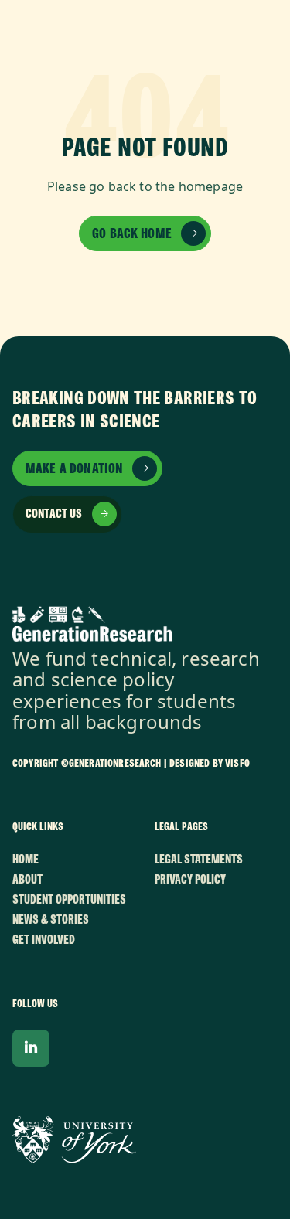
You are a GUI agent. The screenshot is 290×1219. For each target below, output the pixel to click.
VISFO (237, 763)
